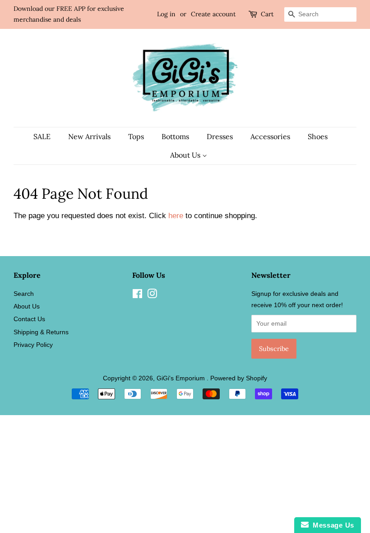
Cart (267, 14)
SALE (42, 136)
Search (24, 293)
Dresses (220, 136)
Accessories (270, 136)
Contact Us (29, 319)
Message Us (331, 525)
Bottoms (175, 136)
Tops (136, 136)
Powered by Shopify (238, 378)
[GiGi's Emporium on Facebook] (137, 295)
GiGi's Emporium (182, 378)
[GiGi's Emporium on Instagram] (152, 295)
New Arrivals (89, 136)
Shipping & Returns (41, 332)
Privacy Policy (33, 344)
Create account (213, 14)
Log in (166, 14)
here (175, 215)
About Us (186, 154)
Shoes (318, 136)
